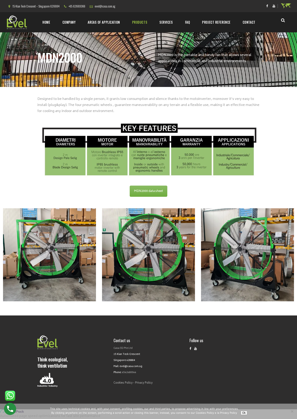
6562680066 (129, 372)
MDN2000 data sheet (148, 191)
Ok (244, 412)
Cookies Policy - (124, 383)
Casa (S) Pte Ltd (123, 348)
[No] (292, 411)
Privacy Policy (144, 383)
